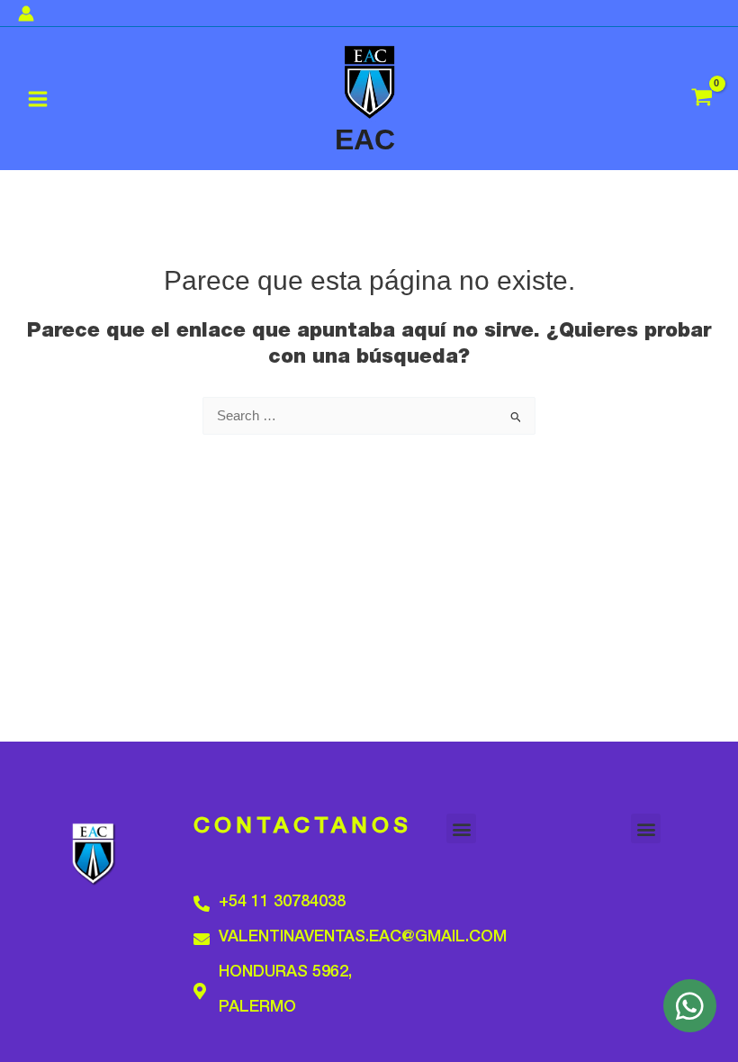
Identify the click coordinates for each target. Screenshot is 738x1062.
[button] (461, 828)
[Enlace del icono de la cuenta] (26, 13)
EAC (365, 139)
